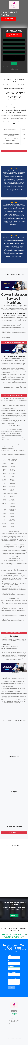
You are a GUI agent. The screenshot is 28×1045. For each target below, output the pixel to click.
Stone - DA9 (19, 936)
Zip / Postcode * (12, 972)
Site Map (14, 1014)
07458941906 (15, 35)
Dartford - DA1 (9, 937)
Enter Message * (12, 978)
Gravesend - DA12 (6, 934)
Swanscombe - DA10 (19, 934)
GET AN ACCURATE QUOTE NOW (14, 633)
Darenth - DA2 (19, 937)
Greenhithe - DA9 (9, 936)
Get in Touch (9, 18)
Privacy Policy (14, 1013)
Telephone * (11, 966)
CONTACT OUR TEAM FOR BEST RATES (14, 395)
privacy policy (21, 68)
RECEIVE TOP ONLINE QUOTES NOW (14, 342)
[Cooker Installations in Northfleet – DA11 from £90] (14, 1005)
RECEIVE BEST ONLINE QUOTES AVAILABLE (14, 151)
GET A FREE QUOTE (14, 832)
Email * (10, 961)
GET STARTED (14, 915)
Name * (10, 955)
